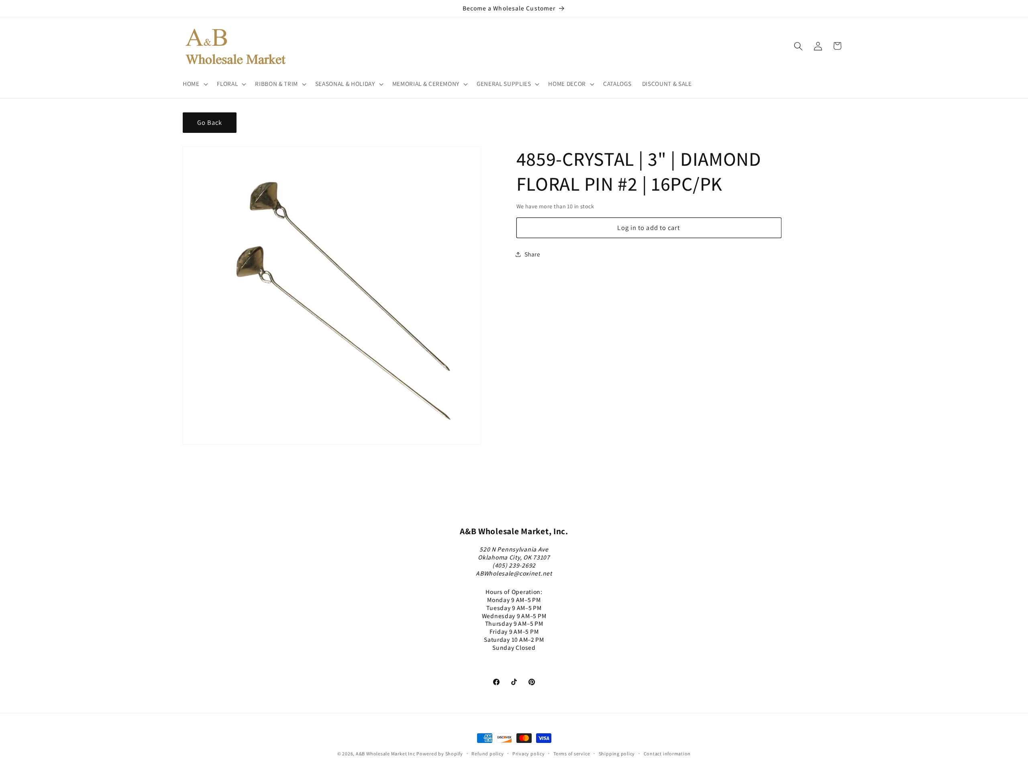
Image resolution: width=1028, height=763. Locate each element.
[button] (194, 84)
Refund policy (487, 754)
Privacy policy (528, 754)
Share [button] (532, 254)
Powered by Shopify (439, 754)
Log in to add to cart (648, 227)
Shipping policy (617, 754)
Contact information (667, 754)
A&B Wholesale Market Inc (385, 754)
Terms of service (571, 754)
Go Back (209, 122)
